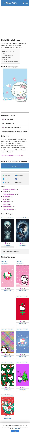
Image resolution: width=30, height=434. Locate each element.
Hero (4, 199)
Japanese (6, 202)
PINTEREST (19, 182)
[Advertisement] (15, 22)
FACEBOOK (19, 179)
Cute (4, 191)
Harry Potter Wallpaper (7, 218)
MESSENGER (20, 175)
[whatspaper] (10, 3)
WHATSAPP (7, 175)
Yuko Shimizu (7, 207)
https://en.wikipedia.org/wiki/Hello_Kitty (12, 155)
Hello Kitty (4, 59)
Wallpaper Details (6, 57)
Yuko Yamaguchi (8, 209)
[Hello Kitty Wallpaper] (15, 90)
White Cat (6, 204)
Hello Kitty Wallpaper (7, 55)
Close (15, 431)
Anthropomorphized (9, 189)
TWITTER (7, 182)
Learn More (17, 428)
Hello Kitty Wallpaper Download (10, 61)
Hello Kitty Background (4, 262)
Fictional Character (9, 194)
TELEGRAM (7, 179)
